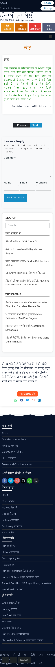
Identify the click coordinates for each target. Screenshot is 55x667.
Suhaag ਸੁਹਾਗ (9, 609)
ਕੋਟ (6, 59)
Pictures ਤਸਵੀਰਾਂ (10, 520)
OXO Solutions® (31, 663)
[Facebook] (4, 481)
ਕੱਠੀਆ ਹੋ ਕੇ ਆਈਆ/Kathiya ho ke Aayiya (24, 251)
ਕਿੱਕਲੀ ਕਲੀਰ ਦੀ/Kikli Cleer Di (21, 241)
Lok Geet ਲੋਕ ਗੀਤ (11, 615)
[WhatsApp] (29, 481)
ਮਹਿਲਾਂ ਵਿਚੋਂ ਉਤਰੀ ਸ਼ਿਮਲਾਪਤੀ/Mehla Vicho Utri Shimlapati (27, 339)
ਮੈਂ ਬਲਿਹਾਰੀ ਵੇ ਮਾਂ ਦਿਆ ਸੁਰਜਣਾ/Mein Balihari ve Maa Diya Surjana (24, 316)
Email (24, 182)
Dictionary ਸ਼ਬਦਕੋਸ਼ (12, 526)
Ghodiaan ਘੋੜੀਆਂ (11, 602)
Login (47, 3)
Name (9, 182)
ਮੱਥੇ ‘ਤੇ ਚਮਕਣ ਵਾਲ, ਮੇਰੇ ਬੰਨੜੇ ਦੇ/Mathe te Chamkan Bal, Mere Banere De (26, 304)
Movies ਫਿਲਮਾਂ (9, 507)
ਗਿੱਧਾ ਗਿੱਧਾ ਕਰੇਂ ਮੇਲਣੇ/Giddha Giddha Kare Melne (27, 263)
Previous (22, 125)
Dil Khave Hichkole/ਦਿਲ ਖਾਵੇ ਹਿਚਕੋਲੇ (25, 272)
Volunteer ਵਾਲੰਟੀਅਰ (12, 451)
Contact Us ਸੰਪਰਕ (10, 8)
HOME (5, 495)
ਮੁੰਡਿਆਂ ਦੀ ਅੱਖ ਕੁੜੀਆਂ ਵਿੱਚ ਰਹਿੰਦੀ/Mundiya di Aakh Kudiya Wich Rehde (27, 282)
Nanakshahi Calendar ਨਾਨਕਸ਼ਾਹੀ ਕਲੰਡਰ (22, 640)
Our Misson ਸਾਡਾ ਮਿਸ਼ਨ (14, 439)
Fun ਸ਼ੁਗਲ (7, 621)
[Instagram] (17, 481)
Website (41, 182)
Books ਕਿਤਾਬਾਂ (9, 513)
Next (35, 125)
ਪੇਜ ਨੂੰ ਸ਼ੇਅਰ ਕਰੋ (27, 394)
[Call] (36, 481)
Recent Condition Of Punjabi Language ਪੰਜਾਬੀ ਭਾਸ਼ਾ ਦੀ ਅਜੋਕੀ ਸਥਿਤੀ (27, 586)
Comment (11, 157)
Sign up (48, 8)
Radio (49, 29)
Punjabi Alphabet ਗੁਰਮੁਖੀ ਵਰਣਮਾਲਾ (20, 577)
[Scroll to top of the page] (50, 664)
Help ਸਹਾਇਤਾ (9, 458)
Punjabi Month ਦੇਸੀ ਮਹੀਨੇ (15, 634)
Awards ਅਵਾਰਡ (10, 445)
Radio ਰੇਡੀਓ (8, 532)
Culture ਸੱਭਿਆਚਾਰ (11, 627)
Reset (24, 660)
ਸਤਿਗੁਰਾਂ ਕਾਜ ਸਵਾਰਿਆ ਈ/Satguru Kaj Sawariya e (25, 328)
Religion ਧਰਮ (9, 564)
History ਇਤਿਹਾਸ (10, 552)
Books (7, 29)
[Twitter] (11, 481)
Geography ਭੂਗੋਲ (11, 558)
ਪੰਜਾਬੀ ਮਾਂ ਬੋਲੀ (24, 654)
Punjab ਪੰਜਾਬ (8, 546)
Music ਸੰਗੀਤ (8, 501)
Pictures (21, 29)
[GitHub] (23, 481)
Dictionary (35, 29)
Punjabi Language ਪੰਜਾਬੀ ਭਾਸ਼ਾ (18, 570)
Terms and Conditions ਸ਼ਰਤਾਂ (17, 464)
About (3, 3)
